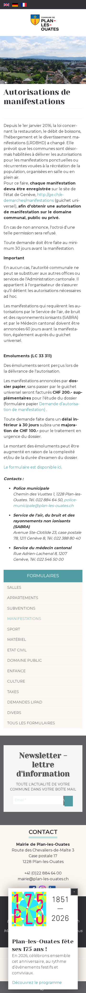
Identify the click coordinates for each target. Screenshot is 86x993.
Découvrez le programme (37, 982)
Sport (13, 629)
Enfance (16, 671)
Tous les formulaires (31, 723)
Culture (16, 681)
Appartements (22, 597)
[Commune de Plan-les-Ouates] (45, 22)
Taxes (13, 692)
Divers (14, 712)
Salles (14, 587)
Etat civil (17, 650)
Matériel (16, 639)
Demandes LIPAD (24, 702)
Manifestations (24, 618)
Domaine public (24, 660)
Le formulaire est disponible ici (32, 467)
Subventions (21, 608)
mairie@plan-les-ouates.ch (43, 879)
